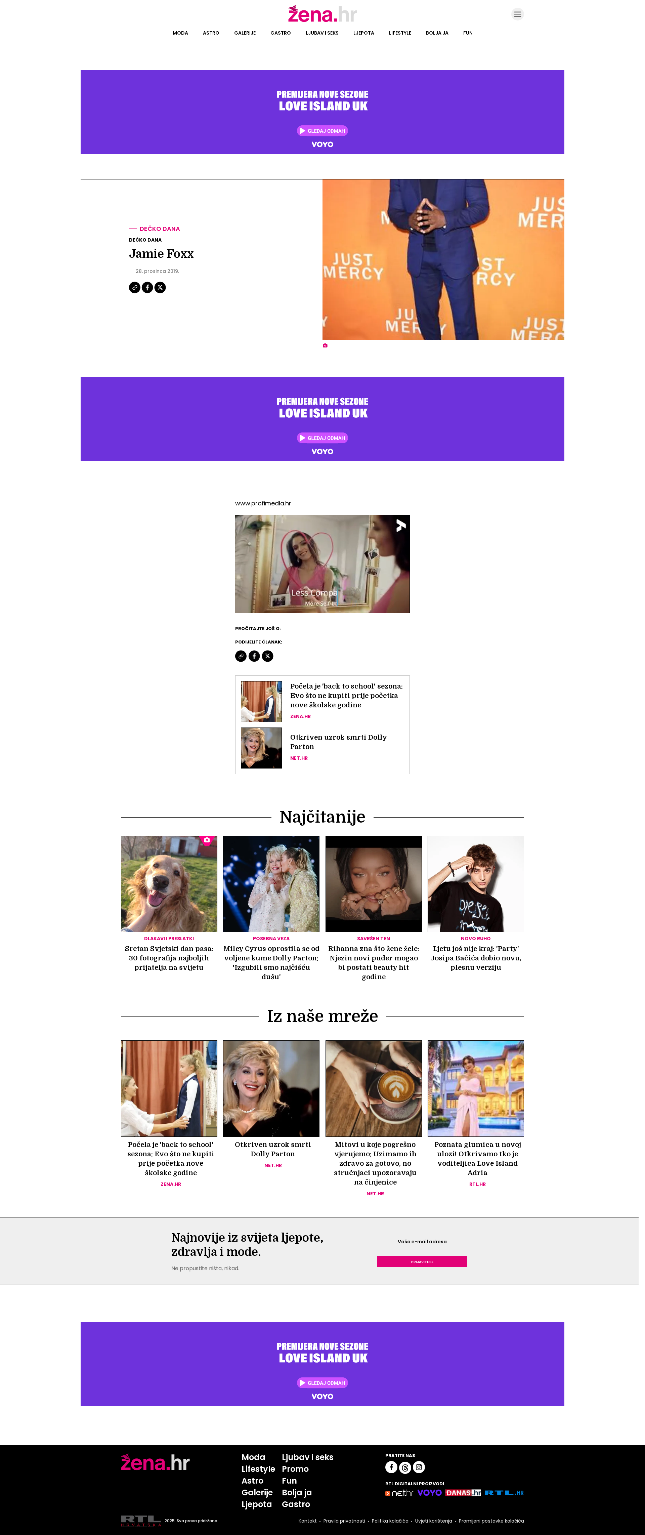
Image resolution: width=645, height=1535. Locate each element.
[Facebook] (147, 292)
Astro (211, 33)
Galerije (245, 33)
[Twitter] (160, 292)
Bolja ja (437, 33)
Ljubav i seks (322, 33)
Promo (295, 1469)
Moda (180, 33)
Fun (468, 33)
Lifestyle (400, 33)
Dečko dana (160, 228)
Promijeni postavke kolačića (491, 1521)
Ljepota (363, 33)
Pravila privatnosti (344, 1521)
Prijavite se (422, 1261)
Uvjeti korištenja (433, 1521)
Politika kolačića (390, 1521)
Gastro (280, 33)
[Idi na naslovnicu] (322, 21)
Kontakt (308, 1521)
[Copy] (135, 292)
